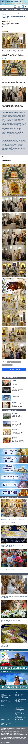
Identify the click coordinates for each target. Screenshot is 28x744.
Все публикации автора (9, 26)
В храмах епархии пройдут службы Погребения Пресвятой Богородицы (12, 546)
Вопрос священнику (20, 723)
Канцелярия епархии (19, 694)
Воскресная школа (18, 712)
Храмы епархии (19, 719)
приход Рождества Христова (13, 362)
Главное (9, 13)
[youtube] (19, 6)
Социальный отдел (19, 695)
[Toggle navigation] (2, 6)
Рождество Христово (7, 364)
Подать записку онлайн (6, 721)
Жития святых (4, 700)
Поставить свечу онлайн (6, 723)
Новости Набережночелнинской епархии (6, 695)
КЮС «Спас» (17, 714)
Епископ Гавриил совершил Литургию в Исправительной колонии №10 (18, 383)
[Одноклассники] (6, 31)
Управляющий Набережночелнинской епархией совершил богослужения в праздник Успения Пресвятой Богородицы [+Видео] (12, 521)
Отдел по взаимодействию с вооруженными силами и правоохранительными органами (20, 704)
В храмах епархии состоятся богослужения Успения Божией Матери (13, 645)
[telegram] (23, 6)
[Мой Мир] (7, 31)
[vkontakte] (15, 6)
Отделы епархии (19, 692)
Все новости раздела (14, 369)
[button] (26, 6)
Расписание (18, 721)
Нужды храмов (4, 724)
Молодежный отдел (19, 716)
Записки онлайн (5, 719)
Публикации (3, 698)
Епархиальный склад (19, 710)
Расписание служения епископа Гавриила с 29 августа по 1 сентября (14, 597)
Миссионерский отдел (19, 709)
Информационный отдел (20, 717)
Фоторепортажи (4, 704)
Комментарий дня (4, 697)
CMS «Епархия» (19, 731)
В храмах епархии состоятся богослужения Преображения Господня (11, 621)
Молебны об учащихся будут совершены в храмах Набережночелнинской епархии (13, 570)
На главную (4, 13)
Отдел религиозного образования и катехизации (20, 697)
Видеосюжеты (4, 705)
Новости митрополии (5, 701)
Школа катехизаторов (19, 713)
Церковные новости (5, 702)
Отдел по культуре (18, 701)
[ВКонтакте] (4, 31)
